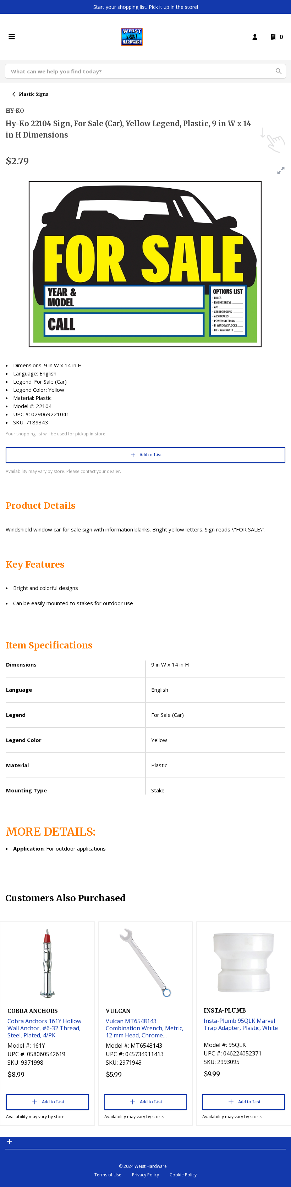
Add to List (150, 454)
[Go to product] (47, 962)
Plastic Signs (33, 94)
